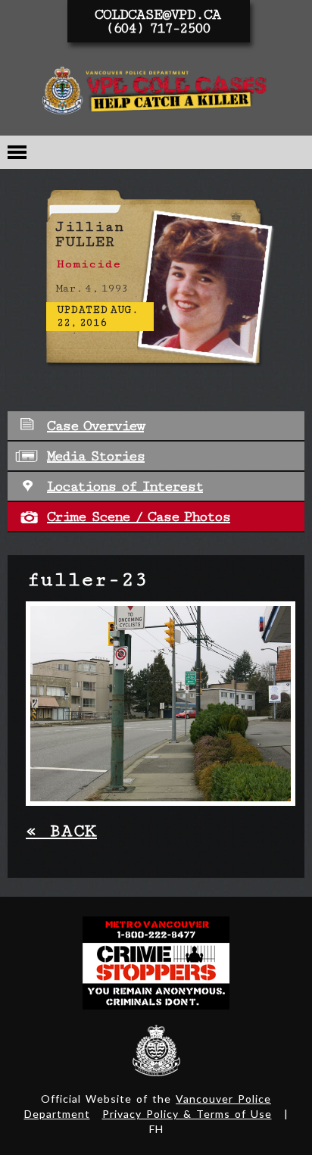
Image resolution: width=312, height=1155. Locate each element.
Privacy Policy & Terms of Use (187, 1113)
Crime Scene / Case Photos (138, 516)
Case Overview (95, 425)
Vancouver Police (156, 1050)
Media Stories (96, 456)
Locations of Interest (125, 486)
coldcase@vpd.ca (157, 14)
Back (61, 831)
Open (17, 152)
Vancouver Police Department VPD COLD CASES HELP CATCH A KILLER (156, 93)
